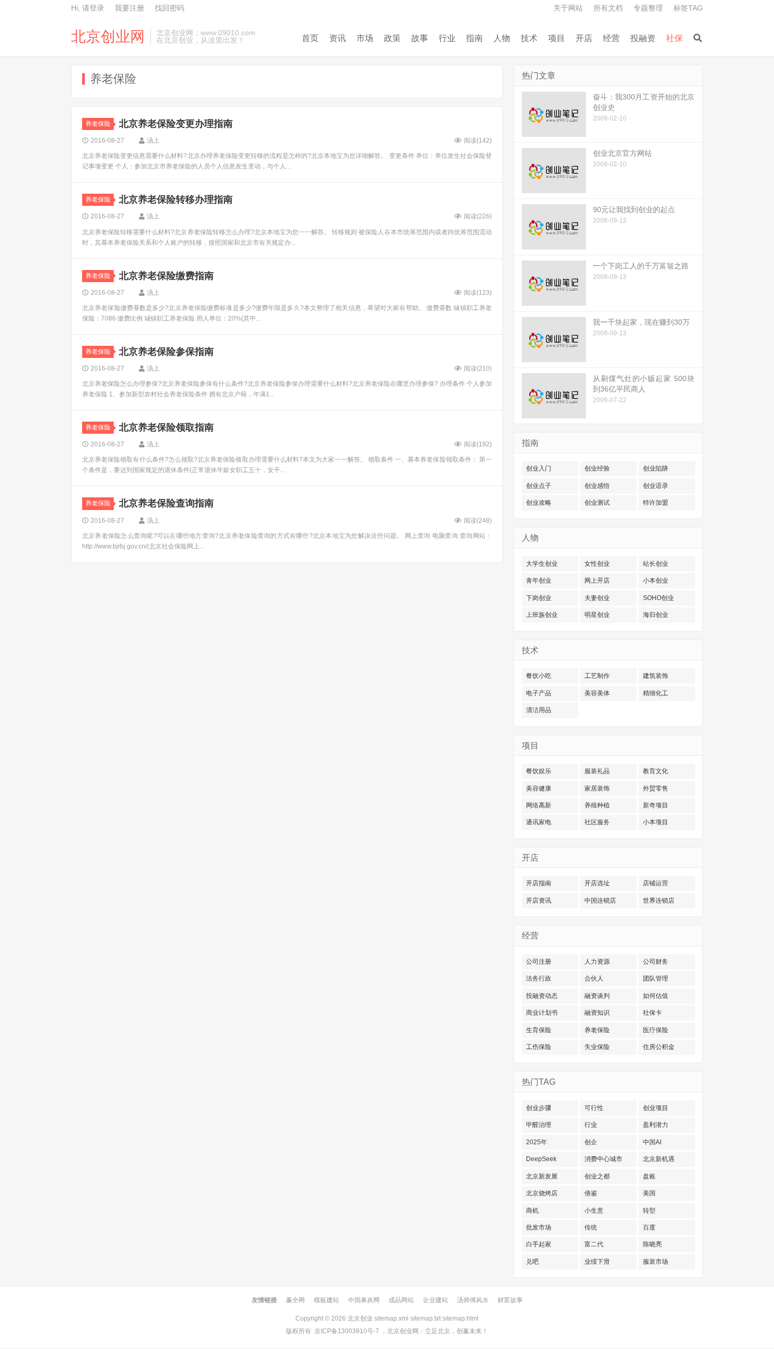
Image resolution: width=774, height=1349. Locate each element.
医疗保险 (655, 1030)
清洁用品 (538, 710)
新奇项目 (655, 805)
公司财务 (655, 961)
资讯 (337, 38)
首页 (310, 38)
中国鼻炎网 (364, 1300)
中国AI (652, 1142)
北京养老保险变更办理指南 (176, 123)
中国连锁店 (600, 900)
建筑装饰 (655, 676)
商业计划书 (542, 1012)
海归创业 (655, 614)
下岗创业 (538, 598)
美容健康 (538, 788)
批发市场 (538, 1227)
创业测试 (597, 502)
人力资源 (597, 961)
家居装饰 (597, 788)
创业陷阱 (655, 468)
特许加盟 (655, 502)
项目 (556, 38)
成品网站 (401, 1300)
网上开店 (597, 580)
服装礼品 (597, 771)
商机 (532, 1210)
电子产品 (538, 693)
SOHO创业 (658, 598)
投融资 (643, 38)
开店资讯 (538, 900)
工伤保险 (538, 1047)
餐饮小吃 (538, 676)
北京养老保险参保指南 (166, 351)
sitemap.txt (425, 1318)
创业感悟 (597, 485)
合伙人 (593, 978)
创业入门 (538, 468)
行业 (447, 38)
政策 (392, 38)
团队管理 (655, 978)
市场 (364, 38)
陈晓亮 (652, 1244)
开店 (583, 38)
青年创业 (538, 580)
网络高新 (538, 805)
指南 (474, 38)
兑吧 (532, 1261)
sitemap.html (460, 1318)
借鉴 (590, 1193)
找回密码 (169, 8)
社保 (674, 38)
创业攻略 (538, 502)
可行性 (593, 1108)
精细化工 (655, 693)
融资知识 (597, 1012)
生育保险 (538, 1030)
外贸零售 (655, 788)
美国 (649, 1193)
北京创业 (360, 1318)
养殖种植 (597, 805)
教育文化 (655, 771)
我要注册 (129, 8)
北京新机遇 (658, 1159)
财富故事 (510, 1300)
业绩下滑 (597, 1261)
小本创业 (655, 580)
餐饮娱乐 (538, 771)
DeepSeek (541, 1159)
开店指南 (538, 883)
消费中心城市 (603, 1159)
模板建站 (326, 1300)
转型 (649, 1210)
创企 (590, 1142)
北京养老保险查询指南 (166, 503)
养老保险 (98, 123)
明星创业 (597, 614)
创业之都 (597, 1176)
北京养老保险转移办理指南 (176, 199)
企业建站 (435, 1300)
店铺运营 (655, 883)
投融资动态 (542, 996)
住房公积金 (658, 1047)
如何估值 (655, 996)
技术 (529, 38)
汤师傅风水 (473, 1300)
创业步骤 (538, 1108)
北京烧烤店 (542, 1193)
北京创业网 (108, 37)
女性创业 (597, 563)
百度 (649, 1227)
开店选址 (597, 883)
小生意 (593, 1210)
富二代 (593, 1244)
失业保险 (597, 1047)
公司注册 (538, 961)
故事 (419, 38)
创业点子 (538, 485)
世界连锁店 (658, 900)
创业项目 (655, 1108)
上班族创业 (542, 614)
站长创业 (655, 563)
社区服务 (597, 822)
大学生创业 (542, 563)
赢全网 (295, 1300)
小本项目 (655, 822)
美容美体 (597, 693)
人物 (501, 38)
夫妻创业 (597, 598)
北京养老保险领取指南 (166, 427)
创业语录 (655, 485)
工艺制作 (597, 676)
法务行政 (538, 978)
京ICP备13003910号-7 (346, 1331)
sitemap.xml (391, 1318)
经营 (611, 38)
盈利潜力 (655, 1124)
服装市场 (655, 1261)
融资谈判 (597, 996)
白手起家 (538, 1244)
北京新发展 (542, 1176)
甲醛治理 (538, 1124)
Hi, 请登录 (87, 8)
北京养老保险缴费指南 (166, 276)
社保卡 (652, 1012)
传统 (590, 1227)
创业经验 (597, 468)
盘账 (649, 1176)
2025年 (536, 1142)
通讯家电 (538, 822)
